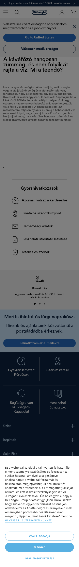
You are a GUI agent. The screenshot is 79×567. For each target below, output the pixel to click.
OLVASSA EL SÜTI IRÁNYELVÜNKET (28, 520)
